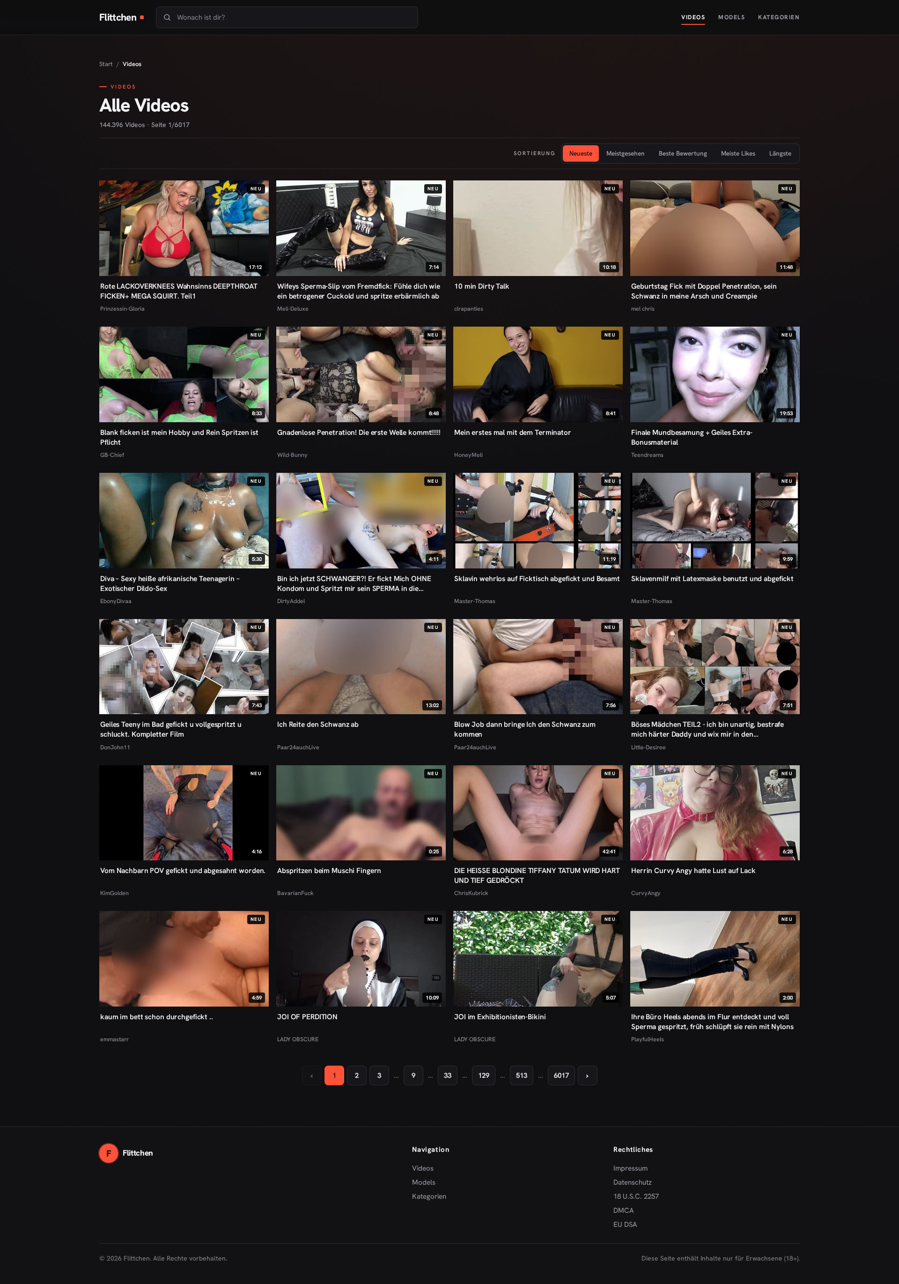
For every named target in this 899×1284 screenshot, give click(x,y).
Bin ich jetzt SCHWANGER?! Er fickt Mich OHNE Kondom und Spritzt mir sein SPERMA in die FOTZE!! (354, 583)
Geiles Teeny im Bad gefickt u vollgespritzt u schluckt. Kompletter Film (170, 729)
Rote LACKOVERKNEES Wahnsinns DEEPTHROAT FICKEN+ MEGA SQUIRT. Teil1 (179, 291)
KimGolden (114, 893)
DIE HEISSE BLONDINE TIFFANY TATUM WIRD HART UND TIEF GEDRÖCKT (537, 875)
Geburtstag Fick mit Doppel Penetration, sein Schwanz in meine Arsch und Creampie (704, 291)
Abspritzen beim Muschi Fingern (329, 870)
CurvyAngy (646, 893)
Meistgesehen (625, 153)
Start (106, 64)
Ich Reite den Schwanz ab (318, 724)
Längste (780, 153)
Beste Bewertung (683, 153)
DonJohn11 (115, 747)
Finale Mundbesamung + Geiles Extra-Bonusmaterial (691, 437)
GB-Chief (112, 455)
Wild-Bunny (292, 455)
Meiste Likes (738, 153)
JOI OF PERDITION (307, 1017)
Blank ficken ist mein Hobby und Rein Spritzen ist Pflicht (179, 437)
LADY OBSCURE (297, 1039)
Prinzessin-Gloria (122, 309)
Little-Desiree (648, 747)
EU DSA (625, 1224)
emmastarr (114, 1039)
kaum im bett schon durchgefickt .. (156, 1017)
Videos (693, 17)
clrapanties (468, 309)
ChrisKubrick (471, 893)
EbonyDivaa (116, 601)
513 (521, 1075)
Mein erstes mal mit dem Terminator (512, 432)
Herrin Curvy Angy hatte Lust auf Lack (693, 870)
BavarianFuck (295, 893)
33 (447, 1075)
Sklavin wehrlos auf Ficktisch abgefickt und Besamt (537, 578)
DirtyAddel (291, 601)
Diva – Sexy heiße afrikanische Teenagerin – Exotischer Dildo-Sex (170, 583)
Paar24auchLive (298, 747)
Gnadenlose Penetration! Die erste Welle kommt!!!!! (359, 432)
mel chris (643, 309)
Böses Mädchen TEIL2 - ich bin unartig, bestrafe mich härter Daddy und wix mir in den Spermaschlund (707, 729)
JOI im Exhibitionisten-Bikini (499, 1017)
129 (483, 1075)
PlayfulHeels (647, 1039)
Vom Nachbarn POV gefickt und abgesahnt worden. (182, 870)
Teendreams (647, 455)
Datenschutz (632, 1182)
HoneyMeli (468, 455)
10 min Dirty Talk (481, 286)
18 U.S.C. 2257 (636, 1196)
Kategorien (779, 17)
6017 (561, 1075)
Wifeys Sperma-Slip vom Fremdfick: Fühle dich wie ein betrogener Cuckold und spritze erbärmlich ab (358, 291)
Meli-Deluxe (293, 309)
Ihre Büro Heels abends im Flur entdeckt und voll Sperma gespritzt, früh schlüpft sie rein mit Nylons (712, 1021)
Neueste (580, 153)
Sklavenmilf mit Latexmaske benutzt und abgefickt (712, 578)
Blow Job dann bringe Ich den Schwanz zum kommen (525, 729)
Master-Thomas (474, 601)
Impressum (630, 1168)
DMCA (623, 1210)
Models (731, 17)
